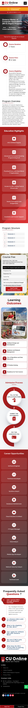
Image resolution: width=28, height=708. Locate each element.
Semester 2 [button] (11, 238)
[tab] (14, 234)
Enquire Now (21, 706)
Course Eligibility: (15, 71)
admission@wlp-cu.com (15, 12)
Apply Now (7, 706)
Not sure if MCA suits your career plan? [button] (14, 640)
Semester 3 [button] (11, 242)
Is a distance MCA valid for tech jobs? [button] (15, 619)
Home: (4, 27)
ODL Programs (12, 27)
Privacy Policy (7, 674)
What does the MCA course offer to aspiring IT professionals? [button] (15, 647)
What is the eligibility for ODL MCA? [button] (14, 626)
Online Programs (7, 670)
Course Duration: (15, 44)
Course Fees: (13, 58)
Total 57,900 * (14, 288)
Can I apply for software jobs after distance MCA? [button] (15, 633)
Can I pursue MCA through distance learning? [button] (13, 601)
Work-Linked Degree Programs (11, 672)
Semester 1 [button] (11, 234)
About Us (5, 667)
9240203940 (15, 9)
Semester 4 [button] (11, 246)
